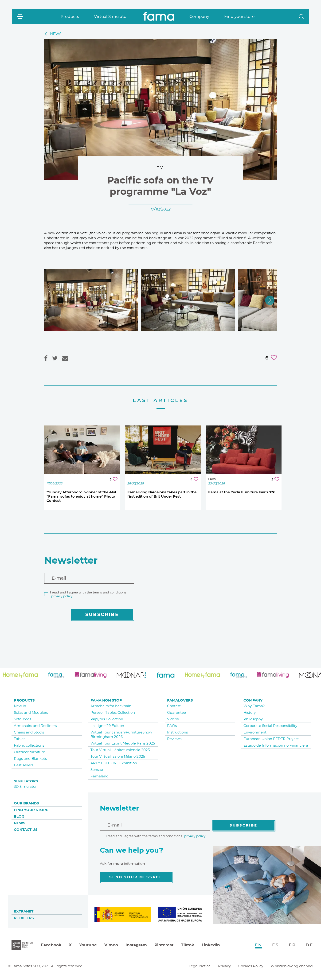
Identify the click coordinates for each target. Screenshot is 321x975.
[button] (301, 16)
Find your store (239, 16)
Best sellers (23, 765)
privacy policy (61, 596)
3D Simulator (25, 786)
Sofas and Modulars (31, 712)
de (309, 945)
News (19, 823)
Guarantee (176, 712)
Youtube (88, 945)
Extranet (23, 911)
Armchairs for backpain (110, 706)
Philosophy (253, 719)
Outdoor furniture (29, 752)
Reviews (174, 739)
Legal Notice (200, 966)
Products (70, 16)
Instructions (177, 732)
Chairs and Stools (29, 732)
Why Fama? (254, 706)
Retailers (24, 918)
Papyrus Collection (106, 719)
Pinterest (163, 945)
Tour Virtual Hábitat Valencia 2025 (120, 750)
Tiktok (187, 945)
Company (199, 16)
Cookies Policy (250, 966)
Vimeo (111, 945)
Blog (19, 816)
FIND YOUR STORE (31, 809)
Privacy (224, 966)
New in (20, 706)
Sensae (96, 769)
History (249, 712)
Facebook (51, 945)
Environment (254, 732)
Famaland (99, 776)
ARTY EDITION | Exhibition (113, 763)
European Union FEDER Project (271, 739)
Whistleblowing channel (292, 966)
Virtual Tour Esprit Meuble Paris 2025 (122, 743)
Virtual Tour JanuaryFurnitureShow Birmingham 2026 (121, 734)
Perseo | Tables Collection (112, 712)
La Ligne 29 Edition (107, 725)
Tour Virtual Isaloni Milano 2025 (117, 756)
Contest (174, 706)
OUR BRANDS (26, 803)
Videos (173, 719)
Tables (19, 739)
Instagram (136, 945)
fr (292, 945)
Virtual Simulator (111, 16)
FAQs (172, 725)
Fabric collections (29, 745)
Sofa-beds (22, 719)
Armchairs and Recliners (35, 725)
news (55, 33)
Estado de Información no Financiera (275, 745)
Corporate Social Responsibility (270, 725)
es (275, 945)
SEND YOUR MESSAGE (135, 877)
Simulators (26, 781)
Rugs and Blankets (30, 758)
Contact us (26, 829)
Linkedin (211, 945)
